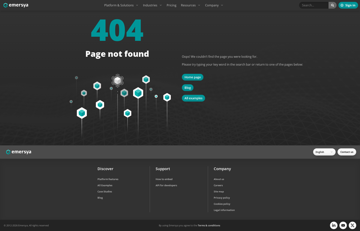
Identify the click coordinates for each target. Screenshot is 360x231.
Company (212, 5)
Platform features (108, 179)
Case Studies (105, 191)
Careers (218, 185)
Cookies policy (222, 204)
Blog (100, 197)
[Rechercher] (332, 5)
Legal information (224, 210)
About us (219, 179)
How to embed (164, 179)
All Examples (105, 185)
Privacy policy (222, 197)
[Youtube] (343, 225)
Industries (150, 5)
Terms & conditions (209, 225)
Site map (219, 191)
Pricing (171, 5)
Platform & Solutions (119, 5)
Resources (188, 5)
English (320, 152)
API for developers (166, 185)
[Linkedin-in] (334, 225)
